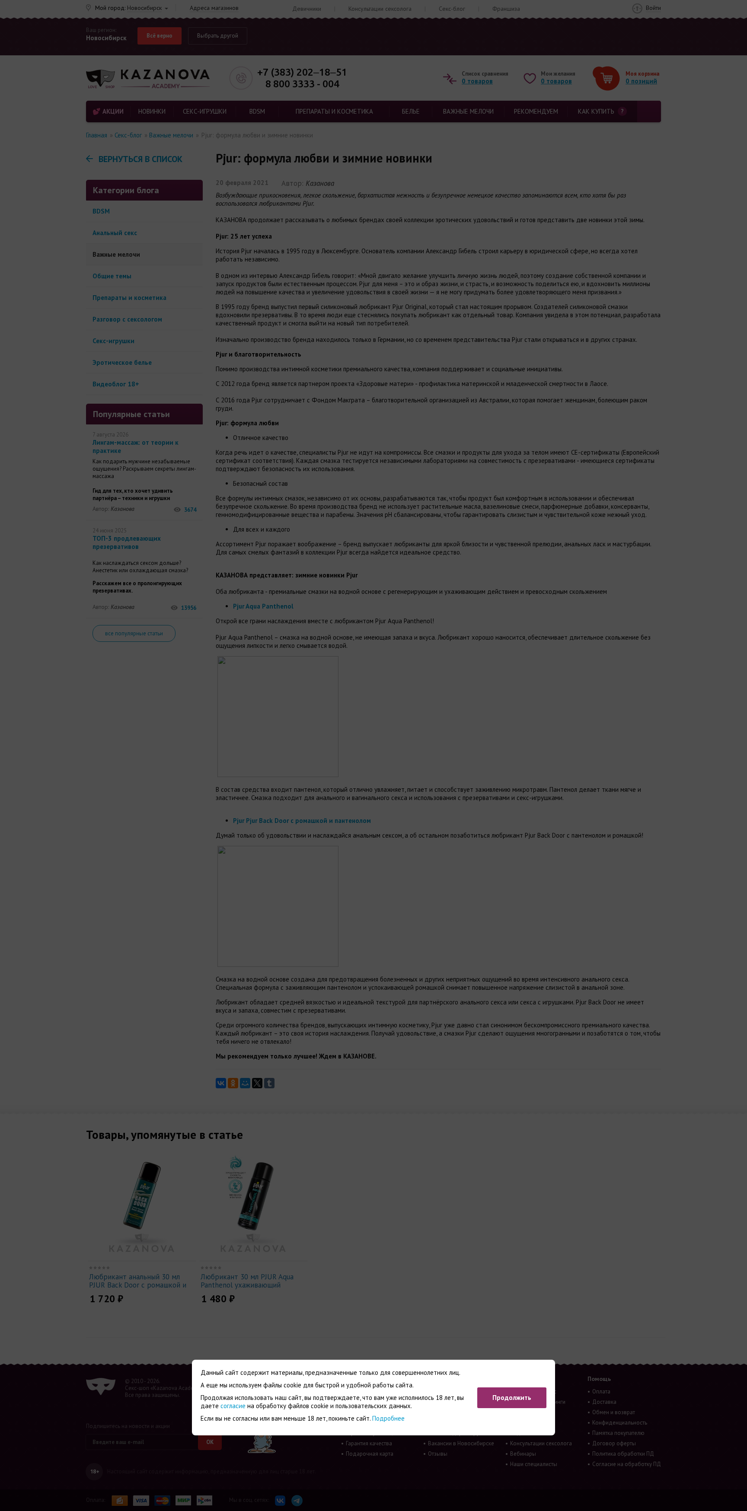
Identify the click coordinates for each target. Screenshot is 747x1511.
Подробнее (388, 1418)
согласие (233, 1406)
